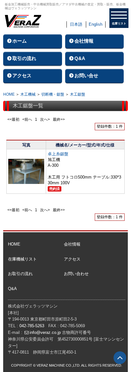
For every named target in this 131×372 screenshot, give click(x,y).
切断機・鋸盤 (52, 94)
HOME (9, 94)
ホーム (19, 41)
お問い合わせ (76, 273)
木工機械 (28, 94)
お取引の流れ (20, 273)
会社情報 (83, 41)
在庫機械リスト (22, 259)
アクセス (21, 75)
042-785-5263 (31, 325)
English (95, 24)
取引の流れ (24, 58)
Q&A (79, 58)
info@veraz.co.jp (45, 332)
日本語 (76, 24)
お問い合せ (86, 75)
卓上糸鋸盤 (58, 154)
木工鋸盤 (77, 94)
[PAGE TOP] (120, 357)
